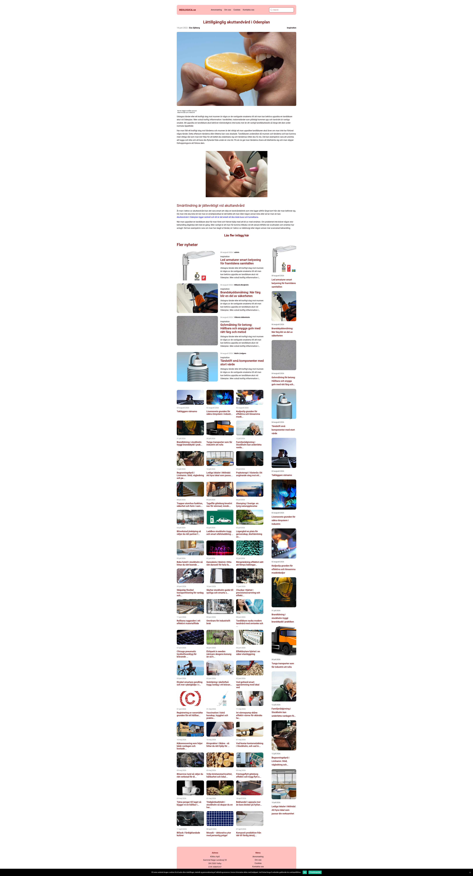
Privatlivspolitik (315, 872)
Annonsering (216, 10)
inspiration (291, 28)
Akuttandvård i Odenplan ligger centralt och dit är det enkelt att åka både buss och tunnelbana (217, 217)
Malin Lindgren (240, 353)
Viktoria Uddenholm (242, 317)
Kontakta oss (248, 10)
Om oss (227, 10)
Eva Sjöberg (194, 28)
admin (236, 252)
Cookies (236, 10)
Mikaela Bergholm (241, 285)
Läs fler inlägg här (236, 235)
